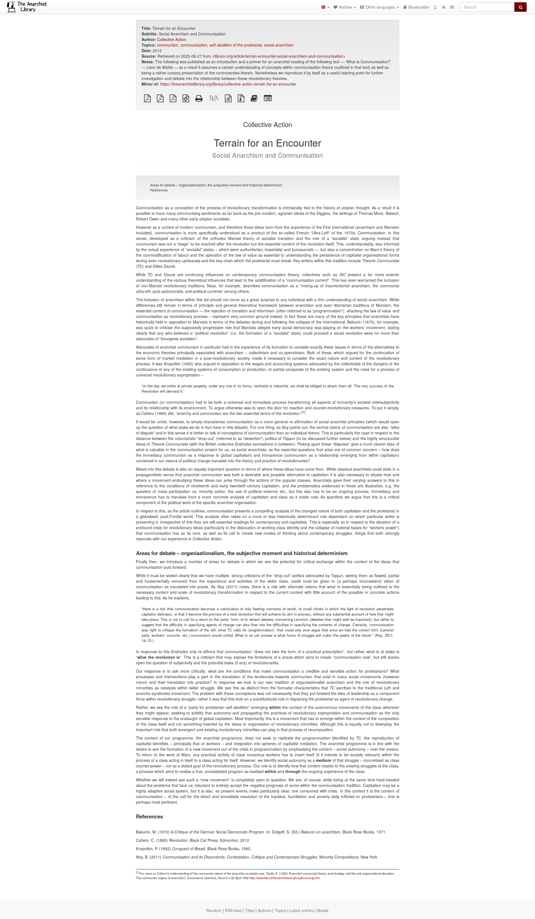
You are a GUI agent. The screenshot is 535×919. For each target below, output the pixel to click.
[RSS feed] (443, 7)
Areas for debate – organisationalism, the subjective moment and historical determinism (216, 185)
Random (214, 910)
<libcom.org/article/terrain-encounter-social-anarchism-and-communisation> (279, 56)
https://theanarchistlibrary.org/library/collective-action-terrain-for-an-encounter (228, 84)
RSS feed (233, 910)
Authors (264, 910)
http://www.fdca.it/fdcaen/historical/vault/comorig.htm (284, 878)
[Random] (452, 7)
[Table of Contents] (325, 7)
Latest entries (301, 910)
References (159, 190)
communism (167, 45)
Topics (280, 910)
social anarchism (279, 45)
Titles (249, 910)
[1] (303, 412)
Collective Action (171, 39)
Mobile (323, 910)
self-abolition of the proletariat (236, 45)
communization (194, 45)
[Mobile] (435, 7)
